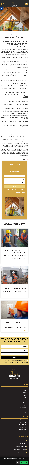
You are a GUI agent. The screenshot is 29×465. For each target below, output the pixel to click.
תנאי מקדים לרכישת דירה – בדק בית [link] (15, 288)
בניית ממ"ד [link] (23, 432)
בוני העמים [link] (12, 55)
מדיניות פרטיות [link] (23, 410)
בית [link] (27, 34)
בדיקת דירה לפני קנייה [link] (21, 420)
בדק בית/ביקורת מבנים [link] (21, 422)
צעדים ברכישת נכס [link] (22, 427)
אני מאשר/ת (24, 462)
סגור (18, 462)
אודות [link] (25, 390)
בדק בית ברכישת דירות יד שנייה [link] (16, 322)
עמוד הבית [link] (24, 388)
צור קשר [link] (24, 412)
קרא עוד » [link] (24, 261)
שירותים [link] (24, 392)
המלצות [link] (24, 400)
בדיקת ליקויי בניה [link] (22, 429)
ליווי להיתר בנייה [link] (22, 424)
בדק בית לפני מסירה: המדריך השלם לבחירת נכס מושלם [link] (15, 251)
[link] (14, 4)
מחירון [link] (24, 395)
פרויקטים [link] (24, 397)
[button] (26, 4)
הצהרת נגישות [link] (23, 407)
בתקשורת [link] (24, 405)
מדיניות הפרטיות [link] (9, 189)
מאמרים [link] (24, 34)
